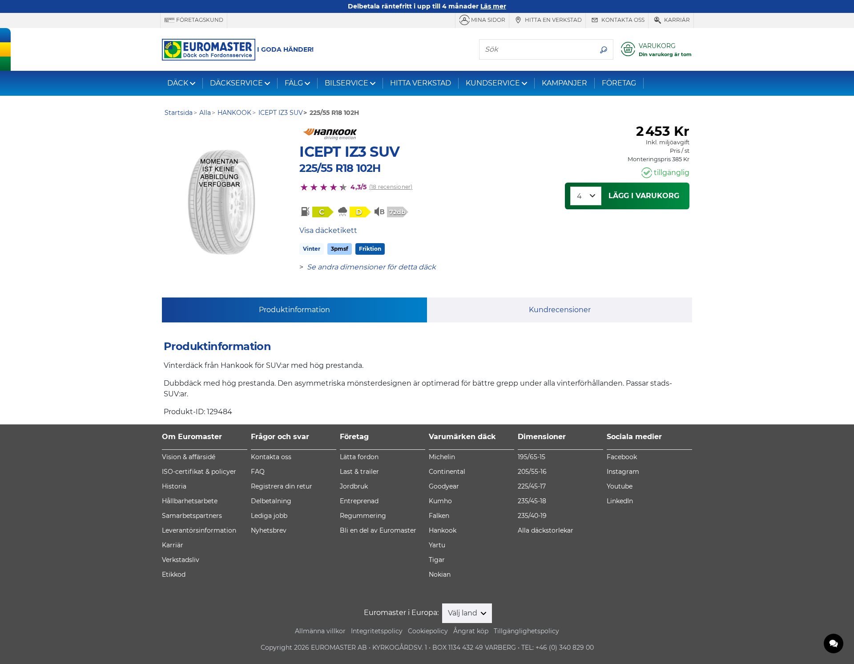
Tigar (437, 560)
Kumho (440, 501)
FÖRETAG (619, 83)
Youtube (619, 486)
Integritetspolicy (377, 631)
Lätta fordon (359, 457)
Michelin (442, 457)
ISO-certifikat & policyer (199, 472)
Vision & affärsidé (188, 457)
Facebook (622, 457)
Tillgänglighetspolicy (526, 631)
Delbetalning (271, 501)
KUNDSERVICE (493, 83)
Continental (447, 472)
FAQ (258, 472)
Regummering (363, 516)
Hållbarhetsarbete (190, 501)
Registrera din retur (281, 486)
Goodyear (444, 486)
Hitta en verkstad (553, 19)
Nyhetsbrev (268, 530)
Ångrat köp (470, 631)
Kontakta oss (622, 19)
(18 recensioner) (391, 186)
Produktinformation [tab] (294, 310)
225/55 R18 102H (339, 168)
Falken (439, 516)
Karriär (676, 19)
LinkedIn (620, 501)
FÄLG (294, 83)
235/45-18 (532, 501)
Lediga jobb (269, 516)
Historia (174, 486)
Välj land (463, 613)
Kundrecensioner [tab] (560, 310)
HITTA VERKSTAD (420, 83)
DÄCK (177, 83)
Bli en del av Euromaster (378, 530)
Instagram (623, 472)
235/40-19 (532, 516)
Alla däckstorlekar (545, 530)
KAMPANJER (564, 83)
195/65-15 (531, 457)
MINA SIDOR (487, 19)
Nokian (440, 574)
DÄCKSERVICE (236, 83)
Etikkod (173, 574)
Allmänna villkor (320, 631)
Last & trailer (359, 472)
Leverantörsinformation (199, 530)
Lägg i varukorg (643, 195)
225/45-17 (532, 486)
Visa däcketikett (328, 230)
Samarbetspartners (192, 516)
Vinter (311, 248)
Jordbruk (354, 486)
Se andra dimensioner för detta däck (371, 267)
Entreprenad (359, 501)
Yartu (437, 545)
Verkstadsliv (180, 560)
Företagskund (199, 19)
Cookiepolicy (428, 631)
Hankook (442, 530)
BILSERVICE (346, 83)
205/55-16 (532, 472)
